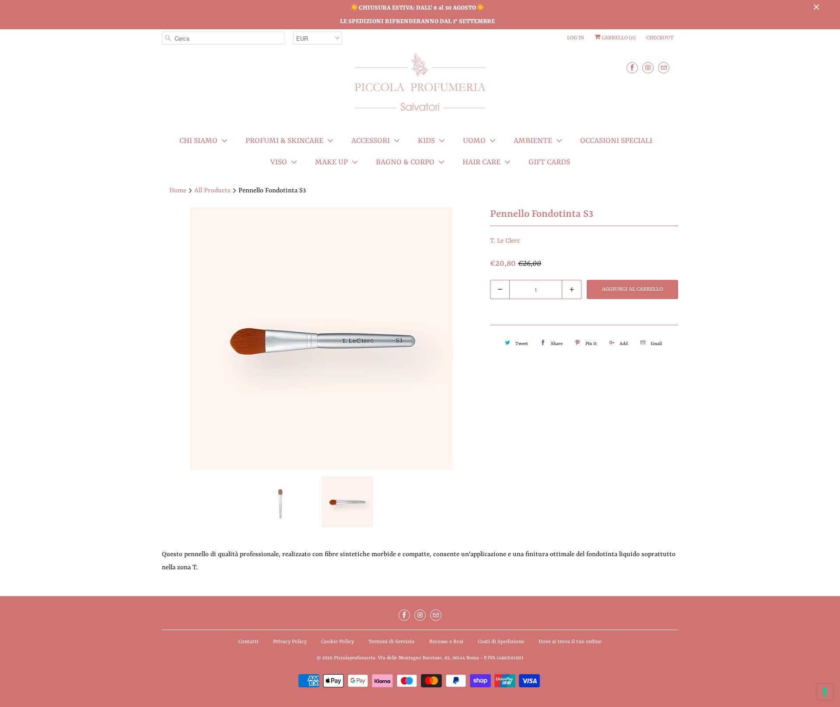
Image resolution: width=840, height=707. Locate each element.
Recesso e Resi (446, 642)
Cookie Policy (337, 642)
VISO (278, 162)
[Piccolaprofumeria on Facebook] (632, 67)
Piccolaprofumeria (354, 658)
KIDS (426, 140)
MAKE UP (331, 162)
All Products (212, 191)
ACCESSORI (370, 140)
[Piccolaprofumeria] (420, 87)
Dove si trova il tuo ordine (570, 642)
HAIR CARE (481, 162)
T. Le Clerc (505, 241)
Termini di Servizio (391, 642)
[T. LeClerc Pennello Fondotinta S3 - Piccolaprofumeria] (321, 338)
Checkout (660, 38)
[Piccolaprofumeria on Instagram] (648, 67)
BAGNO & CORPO (405, 162)
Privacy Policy (290, 642)
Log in (575, 38)
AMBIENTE (533, 140)
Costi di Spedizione (501, 642)
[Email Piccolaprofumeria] (663, 67)
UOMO (474, 140)
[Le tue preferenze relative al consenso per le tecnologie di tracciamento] (824, 691)
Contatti (248, 642)
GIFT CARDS (549, 162)
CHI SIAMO (198, 140)
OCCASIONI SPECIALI (616, 140)
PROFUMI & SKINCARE (284, 140)
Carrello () (618, 38)
